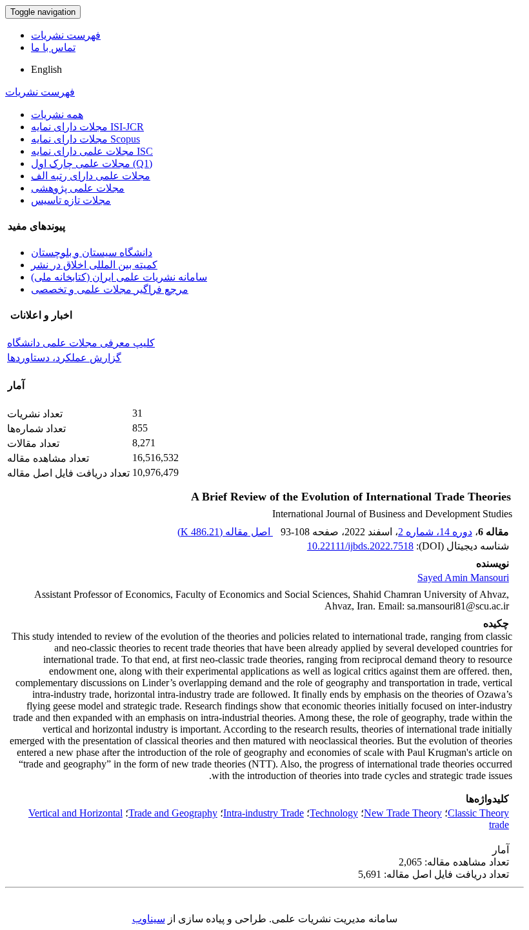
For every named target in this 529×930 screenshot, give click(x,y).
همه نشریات (57, 114)
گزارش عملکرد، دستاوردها (64, 357)
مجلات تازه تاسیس (71, 200)
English (46, 69)
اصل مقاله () (225, 531)
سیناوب (148, 918)
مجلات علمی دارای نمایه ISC (92, 151)
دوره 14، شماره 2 (435, 531)
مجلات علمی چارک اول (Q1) (91, 163)
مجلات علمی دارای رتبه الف (90, 175)
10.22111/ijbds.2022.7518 (360, 545)
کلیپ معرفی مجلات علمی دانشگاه (81, 342)
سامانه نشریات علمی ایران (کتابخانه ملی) (119, 277)
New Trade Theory (403, 812)
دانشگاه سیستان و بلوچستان (91, 252)
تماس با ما (53, 47)
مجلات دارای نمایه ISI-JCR (87, 126)
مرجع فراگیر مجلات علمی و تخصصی (109, 289)
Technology (334, 812)
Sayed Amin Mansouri (463, 577)
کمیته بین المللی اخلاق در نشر (94, 264)
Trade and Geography (172, 812)
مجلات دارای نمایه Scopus (85, 139)
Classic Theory (478, 812)
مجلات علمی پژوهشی (78, 188)
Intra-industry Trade (263, 812)
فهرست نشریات (66, 35)
